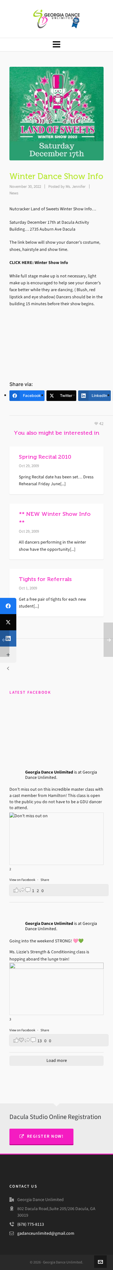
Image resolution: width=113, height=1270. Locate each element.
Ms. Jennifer (76, 186)
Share (44, 879)
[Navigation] (56, 44)
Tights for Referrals (45, 579)
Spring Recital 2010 (45, 457)
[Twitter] (8, 622)
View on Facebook (22, 879)
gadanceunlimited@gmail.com (45, 1233)
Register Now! (45, 1136)
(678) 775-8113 (30, 1224)
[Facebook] (8, 606)
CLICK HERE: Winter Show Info (38, 263)
